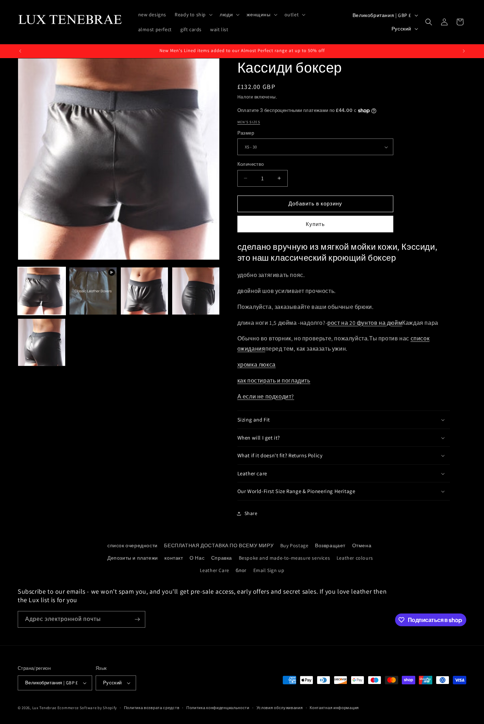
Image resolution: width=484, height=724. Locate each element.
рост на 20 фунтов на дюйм (364, 323)
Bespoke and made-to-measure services (284, 558)
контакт (173, 558)
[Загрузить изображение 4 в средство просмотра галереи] (42, 342)
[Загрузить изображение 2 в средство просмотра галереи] (144, 291)
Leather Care (214, 570)
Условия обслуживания (280, 707)
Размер (245, 133)
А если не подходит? (265, 396)
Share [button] (251, 513)
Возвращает (330, 545)
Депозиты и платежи (132, 558)
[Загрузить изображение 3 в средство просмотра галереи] (196, 291)
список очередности (132, 545)
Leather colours (355, 558)
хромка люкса (256, 364)
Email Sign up (269, 570)
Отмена (362, 545)
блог (241, 570)
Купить (315, 224)
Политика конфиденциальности (217, 707)
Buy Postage (294, 545)
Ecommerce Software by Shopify (87, 707)
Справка (221, 558)
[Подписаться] (137, 619)
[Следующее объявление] (464, 51)
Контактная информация (334, 707)
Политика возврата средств (152, 707)
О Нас (197, 558)
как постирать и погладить (273, 380)
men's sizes (248, 122)
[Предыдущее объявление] (20, 51)
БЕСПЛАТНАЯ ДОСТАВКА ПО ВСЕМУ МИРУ (219, 545)
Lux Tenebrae (44, 707)
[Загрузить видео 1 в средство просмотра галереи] (93, 291)
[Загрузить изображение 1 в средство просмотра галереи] (42, 291)
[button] (192, 14)
